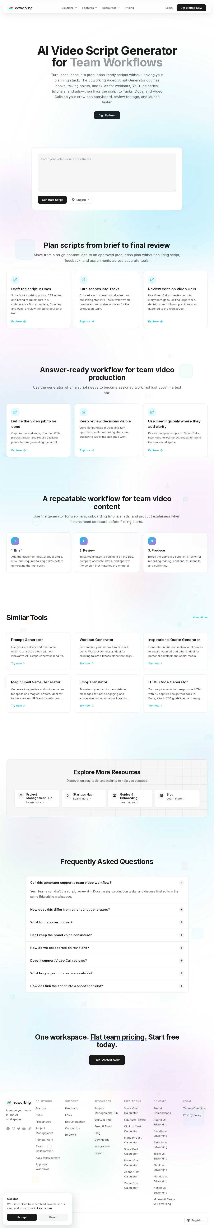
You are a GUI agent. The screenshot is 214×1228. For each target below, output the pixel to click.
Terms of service (194, 1108)
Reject (53, 1217)
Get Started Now (191, 7)
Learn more (44, 1208)
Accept (22, 1217)
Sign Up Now (107, 115)
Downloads (102, 1139)
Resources (109, 7)
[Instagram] (13, 1128)
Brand (98, 1153)
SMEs (39, 1115)
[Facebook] (8, 1128)
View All (198, 617)
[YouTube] (24, 1128)
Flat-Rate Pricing (135, 1119)
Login (169, 7)
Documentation (75, 1121)
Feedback (71, 1108)
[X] (18, 1128)
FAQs (68, 1115)
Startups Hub (103, 1119)
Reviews (70, 1134)
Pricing (129, 7)
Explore (16, 321)
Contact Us (72, 1128)
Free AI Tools (103, 1126)
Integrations (102, 1146)
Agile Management (48, 1157)
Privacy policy (192, 1115)
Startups (41, 1108)
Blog (97, 1133)
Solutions (68, 7)
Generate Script (52, 199)
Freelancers (43, 1121)
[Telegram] (29, 1128)
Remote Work (44, 1139)
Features (88, 7)
